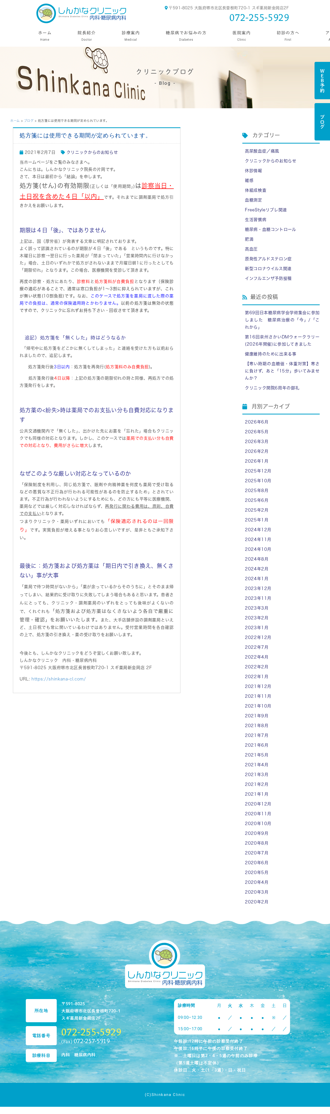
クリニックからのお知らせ (92, 152)
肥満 (249, 239)
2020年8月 (256, 843)
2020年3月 (256, 892)
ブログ (322, 122)
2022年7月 (256, 647)
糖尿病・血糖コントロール (270, 229)
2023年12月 (258, 588)
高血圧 (251, 249)
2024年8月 (256, 559)
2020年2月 (256, 902)
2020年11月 (258, 814)
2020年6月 (256, 863)
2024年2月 (256, 569)
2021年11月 (258, 696)
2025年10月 (258, 481)
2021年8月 (256, 726)
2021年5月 (256, 755)
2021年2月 (256, 784)
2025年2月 (256, 510)
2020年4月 (256, 882)
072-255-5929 (259, 17)
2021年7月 (256, 735)
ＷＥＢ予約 (322, 81)
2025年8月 (256, 490)
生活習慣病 (255, 220)
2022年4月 (256, 657)
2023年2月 (256, 618)
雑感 (249, 180)
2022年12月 (258, 637)
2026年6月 (256, 422)
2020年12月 (258, 804)
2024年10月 (258, 549)
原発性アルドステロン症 (268, 259)
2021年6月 (256, 745)
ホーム (15, 120)
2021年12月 (258, 686)
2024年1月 (256, 579)
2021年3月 (256, 774)
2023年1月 (256, 628)
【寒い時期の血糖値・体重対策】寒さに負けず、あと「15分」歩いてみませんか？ (282, 371)
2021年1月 (256, 794)
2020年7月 (256, 853)
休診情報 (253, 171)
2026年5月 (256, 432)
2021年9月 (256, 716)
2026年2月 (256, 451)
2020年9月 (256, 833)
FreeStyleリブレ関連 (266, 210)
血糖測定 (253, 200)
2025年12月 (258, 471)
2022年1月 (256, 677)
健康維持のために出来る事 (270, 354)
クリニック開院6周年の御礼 (272, 388)
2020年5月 (256, 872)
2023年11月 (258, 598)
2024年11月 (258, 539)
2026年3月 (256, 441)
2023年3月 (256, 608)
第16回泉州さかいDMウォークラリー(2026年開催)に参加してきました (282, 340)
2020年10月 (258, 823)
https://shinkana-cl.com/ (58, 679)
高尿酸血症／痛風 (262, 151)
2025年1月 (256, 520)
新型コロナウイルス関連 (268, 269)
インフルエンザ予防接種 (268, 278)
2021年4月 (256, 765)
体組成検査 (255, 190)
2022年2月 (256, 667)
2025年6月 (256, 500)
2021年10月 (258, 706)
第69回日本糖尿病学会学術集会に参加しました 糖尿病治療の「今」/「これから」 (282, 320)
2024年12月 (258, 530)
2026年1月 (256, 461)
